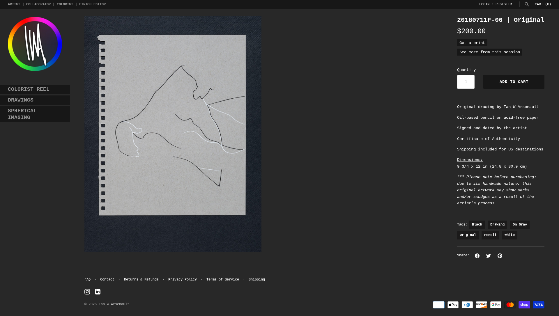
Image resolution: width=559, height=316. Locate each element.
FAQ (87, 280)
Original (468, 235)
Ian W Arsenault (114, 304)
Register (504, 4)
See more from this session (489, 52)
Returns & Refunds (141, 280)
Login (484, 4)
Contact (107, 280)
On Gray (520, 225)
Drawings (20, 100)
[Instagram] (87, 291)
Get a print (472, 42)
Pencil (490, 235)
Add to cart (514, 81)
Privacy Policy (182, 280)
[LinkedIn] (97, 291)
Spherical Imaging (22, 114)
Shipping (257, 280)
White (510, 235)
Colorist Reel (28, 89)
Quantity (466, 70)
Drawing (497, 225)
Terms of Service (222, 280)
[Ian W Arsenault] (35, 44)
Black (477, 225)
